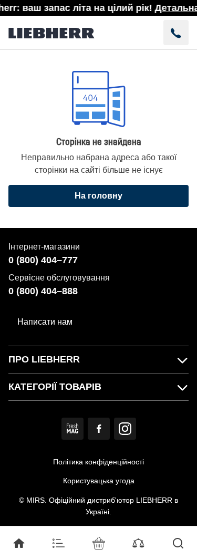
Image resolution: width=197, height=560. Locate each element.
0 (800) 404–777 (43, 260)
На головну (98, 195)
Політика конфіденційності (98, 462)
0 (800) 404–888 (43, 291)
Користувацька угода (98, 480)
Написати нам (44, 321)
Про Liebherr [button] (44, 359)
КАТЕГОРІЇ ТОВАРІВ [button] (54, 386)
